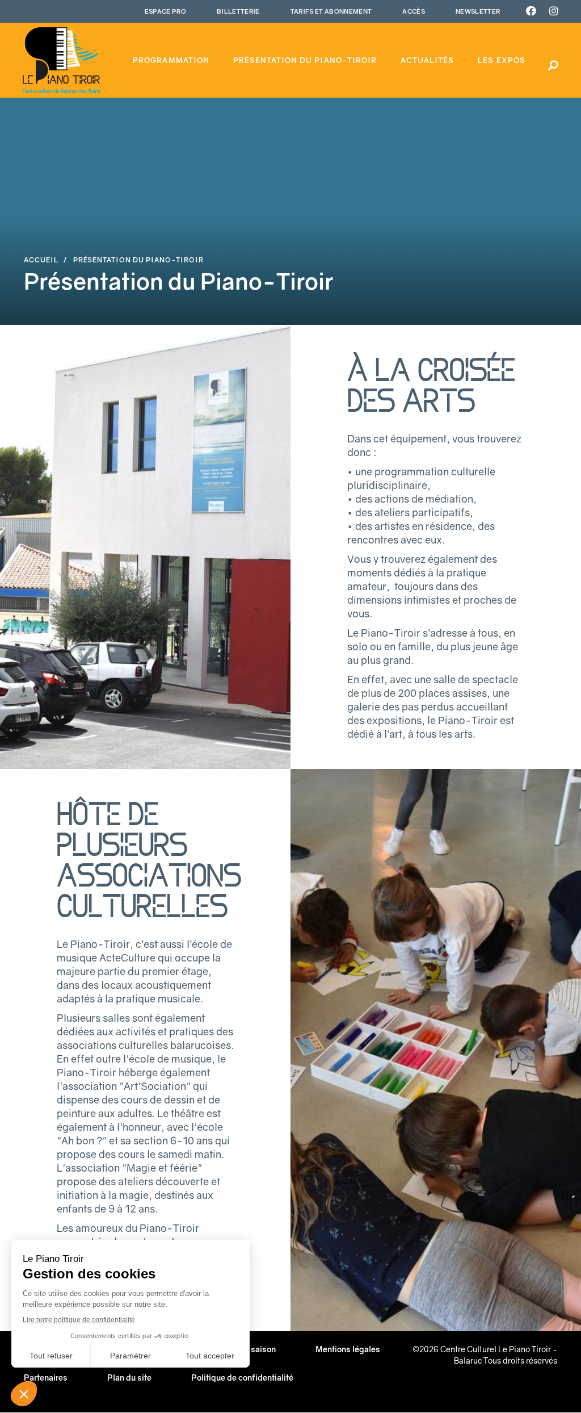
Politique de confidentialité (242, 1377)
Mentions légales (347, 1349)
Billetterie (238, 11)
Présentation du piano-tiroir (305, 60)
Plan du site (129, 1377)
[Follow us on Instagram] (553, 11)
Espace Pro (165, 11)
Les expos (501, 60)
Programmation (171, 60)
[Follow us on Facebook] (531, 11)
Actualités (427, 60)
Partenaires (46, 1377)
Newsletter (478, 11)
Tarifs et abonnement (331, 11)
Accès (413, 11)
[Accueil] (61, 60)
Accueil (41, 260)
